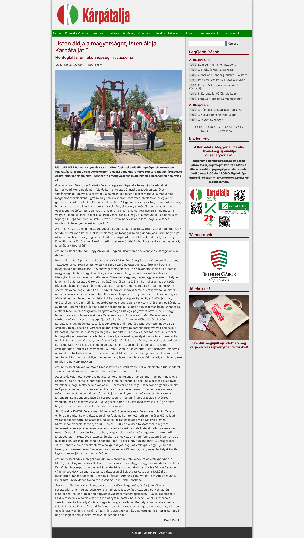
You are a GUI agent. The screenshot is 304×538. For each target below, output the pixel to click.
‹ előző (210, 126)
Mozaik (189, 33)
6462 (228, 126)
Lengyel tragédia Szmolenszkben (220, 99)
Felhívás (173, 33)
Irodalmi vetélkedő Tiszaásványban (221, 80)
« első (198, 126)
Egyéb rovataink (208, 33)
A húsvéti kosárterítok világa (217, 115)
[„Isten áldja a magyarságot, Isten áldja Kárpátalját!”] (118, 117)
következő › (226, 131)
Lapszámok (232, 33)
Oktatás (114, 33)
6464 (204, 131)
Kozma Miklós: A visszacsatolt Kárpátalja (213, 86)
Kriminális (144, 33)
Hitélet (158, 33)
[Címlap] (93, 14)
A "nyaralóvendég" (210, 120)
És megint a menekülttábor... (217, 64)
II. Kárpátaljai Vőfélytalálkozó (217, 93)
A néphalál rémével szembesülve (220, 109)
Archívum (165, 532)
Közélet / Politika (77, 33)
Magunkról (150, 532)
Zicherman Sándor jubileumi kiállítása (223, 75)
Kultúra (99, 33)
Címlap (57, 33)
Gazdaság (128, 33)
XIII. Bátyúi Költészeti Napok (216, 69)
